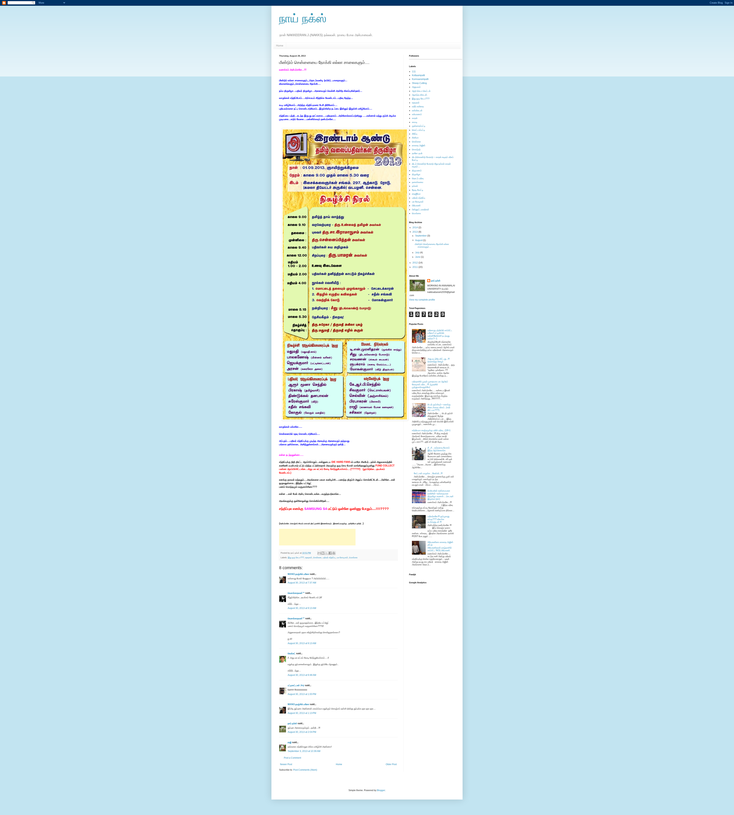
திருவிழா (416, 174)
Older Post (391, 764)
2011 (415, 267)
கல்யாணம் (417, 114)
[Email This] (319, 553)
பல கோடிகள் (342, 557)
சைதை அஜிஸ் (418, 145)
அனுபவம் (416, 87)
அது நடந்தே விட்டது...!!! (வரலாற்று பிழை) (439, 360)
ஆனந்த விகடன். (420, 94)
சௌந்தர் (416, 149)
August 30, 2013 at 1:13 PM (302, 713)
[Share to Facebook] (330, 553)
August (419, 240)
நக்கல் (415, 186)
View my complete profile (422, 299)
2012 (415, 262)
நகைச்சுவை (417, 182)
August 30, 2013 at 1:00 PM (302, 694)
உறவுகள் (308, 557)
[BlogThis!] (323, 553)
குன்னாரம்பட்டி (418, 126)
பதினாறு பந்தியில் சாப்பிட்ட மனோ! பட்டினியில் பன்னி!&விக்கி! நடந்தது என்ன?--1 (440, 334)
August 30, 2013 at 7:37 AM (302, 582)
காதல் (414, 118)
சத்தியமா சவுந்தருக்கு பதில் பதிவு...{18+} (431, 430)
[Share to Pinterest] (334, 553)
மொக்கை (353, 557)
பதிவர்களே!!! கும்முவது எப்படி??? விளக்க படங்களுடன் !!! (438, 519)
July (417, 252)
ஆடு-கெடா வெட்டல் (421, 91)
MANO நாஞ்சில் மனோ (298, 574)
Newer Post (286, 764)
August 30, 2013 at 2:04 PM (302, 732)
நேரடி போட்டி (417, 190)
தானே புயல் (417, 153)
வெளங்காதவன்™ (296, 593)
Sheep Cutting (419, 83)
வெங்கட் (292, 653)
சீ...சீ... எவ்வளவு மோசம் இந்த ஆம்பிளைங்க (439, 449)
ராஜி (289, 742)
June (418, 257)
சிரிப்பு (414, 133)
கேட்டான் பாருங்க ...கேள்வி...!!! (428, 473)
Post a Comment (292, 757)
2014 (415, 227)
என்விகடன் (417, 110)
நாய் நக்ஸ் (302, 18)
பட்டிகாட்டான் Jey (296, 685)
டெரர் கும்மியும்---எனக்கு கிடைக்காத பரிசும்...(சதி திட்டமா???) (439, 407)
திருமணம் (417, 170)
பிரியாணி (416, 205)
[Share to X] (326, 553)
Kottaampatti (418, 75)
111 (414, 71)
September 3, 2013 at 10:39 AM (304, 751)
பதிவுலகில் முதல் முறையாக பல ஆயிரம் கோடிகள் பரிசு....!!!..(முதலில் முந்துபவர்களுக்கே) (430, 384)
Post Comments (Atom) (305, 770)
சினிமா (415, 137)
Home (279, 45)
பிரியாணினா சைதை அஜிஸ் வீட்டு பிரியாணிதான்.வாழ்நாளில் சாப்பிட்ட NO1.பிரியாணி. (440, 546)
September (421, 235)
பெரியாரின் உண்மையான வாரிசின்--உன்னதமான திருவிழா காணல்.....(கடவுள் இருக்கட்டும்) (441, 494)
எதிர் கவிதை (418, 106)
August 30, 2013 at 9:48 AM (302, 675)
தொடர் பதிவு (418, 178)
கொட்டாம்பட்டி (418, 130)
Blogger (381, 790)
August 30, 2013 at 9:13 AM (302, 608)
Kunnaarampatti (420, 79)
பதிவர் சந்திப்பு (329, 557)
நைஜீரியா (416, 194)
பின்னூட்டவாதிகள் (420, 209)
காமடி (414, 122)
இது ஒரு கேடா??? (296, 557)
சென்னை (317, 557)
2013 (415, 232)
